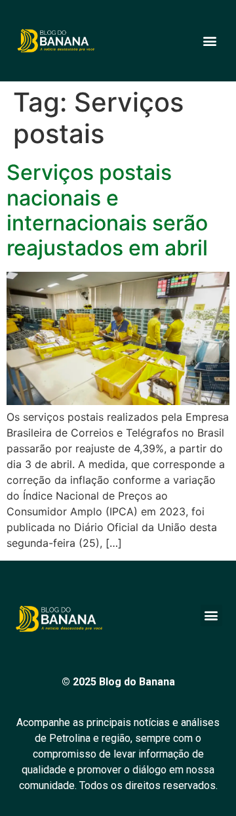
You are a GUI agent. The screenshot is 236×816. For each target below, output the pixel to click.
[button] (209, 41)
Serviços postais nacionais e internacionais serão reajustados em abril (107, 210)
